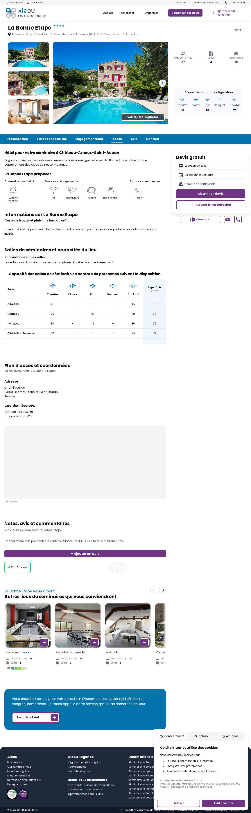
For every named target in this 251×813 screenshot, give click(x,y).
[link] (226, 13)
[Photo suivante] (162, 83)
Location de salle (195, 165)
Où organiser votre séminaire (147, 797)
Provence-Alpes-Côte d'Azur (30, 34)
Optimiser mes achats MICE (86, 794)
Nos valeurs (14, 762)
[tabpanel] (201, 766)
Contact (182, 2)
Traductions (36, 2)
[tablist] (201, 736)
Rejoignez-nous (17, 784)
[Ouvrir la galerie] (110, 83)
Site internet (10, 501)
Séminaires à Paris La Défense (147, 793)
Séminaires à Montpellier (144, 789)
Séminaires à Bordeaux (143, 767)
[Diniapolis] (128, 638)
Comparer (203, 219)
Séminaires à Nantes (141, 784)
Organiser (151, 13)
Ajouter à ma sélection (213, 205)
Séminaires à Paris (140, 762)
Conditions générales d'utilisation (181, 810)
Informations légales (215, 810)
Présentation (17, 139)
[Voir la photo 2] (28, 83)
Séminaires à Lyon (140, 771)
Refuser (178, 803)
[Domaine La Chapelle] (78, 638)
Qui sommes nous (19, 767)
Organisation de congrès (84, 762)
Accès (117, 139)
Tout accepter (223, 803)
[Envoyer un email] (227, 219)
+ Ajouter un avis (85, 553)
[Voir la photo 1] (28, 54)
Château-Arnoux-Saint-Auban (119, 34)
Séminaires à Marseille (142, 780)
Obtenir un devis (210, 194)
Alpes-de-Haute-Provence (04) (74, 34)
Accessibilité (16, 2)
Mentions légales (18, 771)
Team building (77, 767)
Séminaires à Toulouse (142, 775)
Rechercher (126, 13)
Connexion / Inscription (206, 2)
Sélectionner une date (199, 175)
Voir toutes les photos (142, 117)
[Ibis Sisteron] (28, 638)
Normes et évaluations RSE (24, 780)
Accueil (108, 13)
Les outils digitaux (79, 771)
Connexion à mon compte (85, 789)
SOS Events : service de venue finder (91, 785)
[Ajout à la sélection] (44, 642)
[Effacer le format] (241, 165)
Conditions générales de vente (142, 810)
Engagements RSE (89, 139)
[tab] (172, 736)
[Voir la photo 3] (28, 111)
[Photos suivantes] (29, 120)
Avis (134, 139)
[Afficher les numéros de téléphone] (238, 219)
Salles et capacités (52, 139)
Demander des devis (185, 13)
